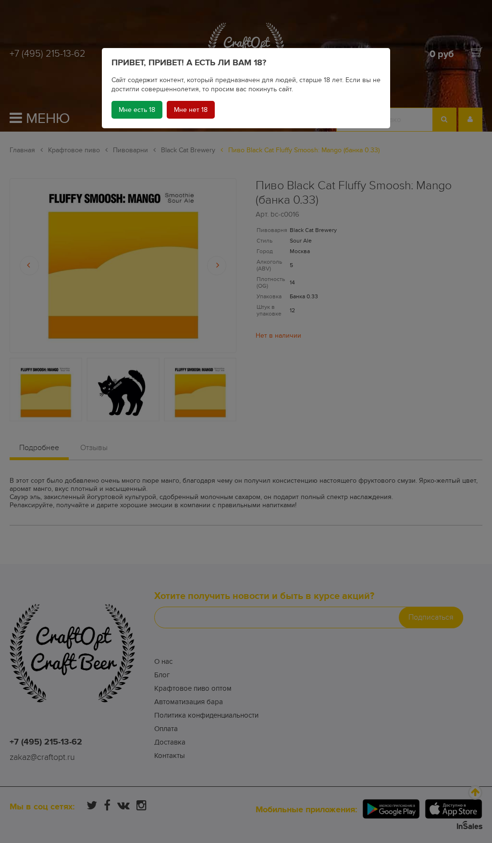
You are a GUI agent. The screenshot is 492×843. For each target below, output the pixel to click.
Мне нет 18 (191, 110)
